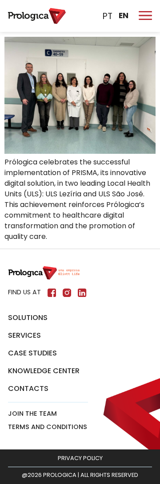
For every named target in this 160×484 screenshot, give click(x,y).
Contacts (28, 388)
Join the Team (32, 413)
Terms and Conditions (47, 426)
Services (24, 335)
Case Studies (32, 353)
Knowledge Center (44, 371)
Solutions (28, 317)
